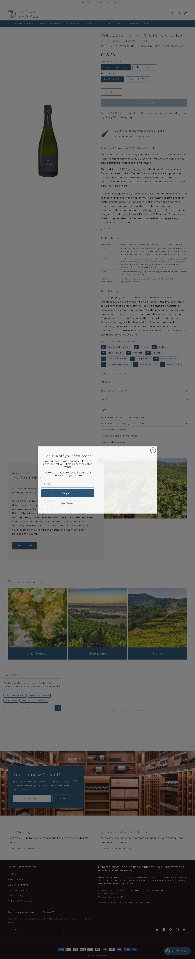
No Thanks (67, 502)
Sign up (68, 493)
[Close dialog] (153, 450)
